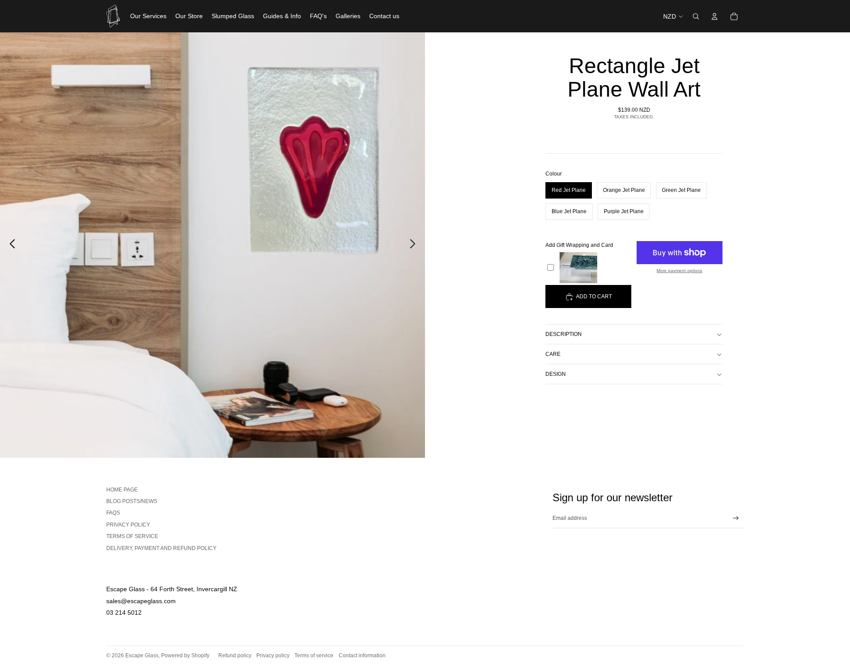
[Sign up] (736, 518)
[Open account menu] (714, 16)
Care (552, 354)
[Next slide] (415, 245)
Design (555, 374)
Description (563, 334)
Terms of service (132, 536)
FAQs (113, 513)
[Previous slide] (10, 245)
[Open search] (696, 16)
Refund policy (234, 655)
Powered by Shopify (185, 655)
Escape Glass (141, 655)
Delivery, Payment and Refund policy (161, 548)
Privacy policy (273, 655)
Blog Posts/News (131, 501)
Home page (122, 490)
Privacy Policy (128, 525)
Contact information (362, 655)
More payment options (679, 271)
